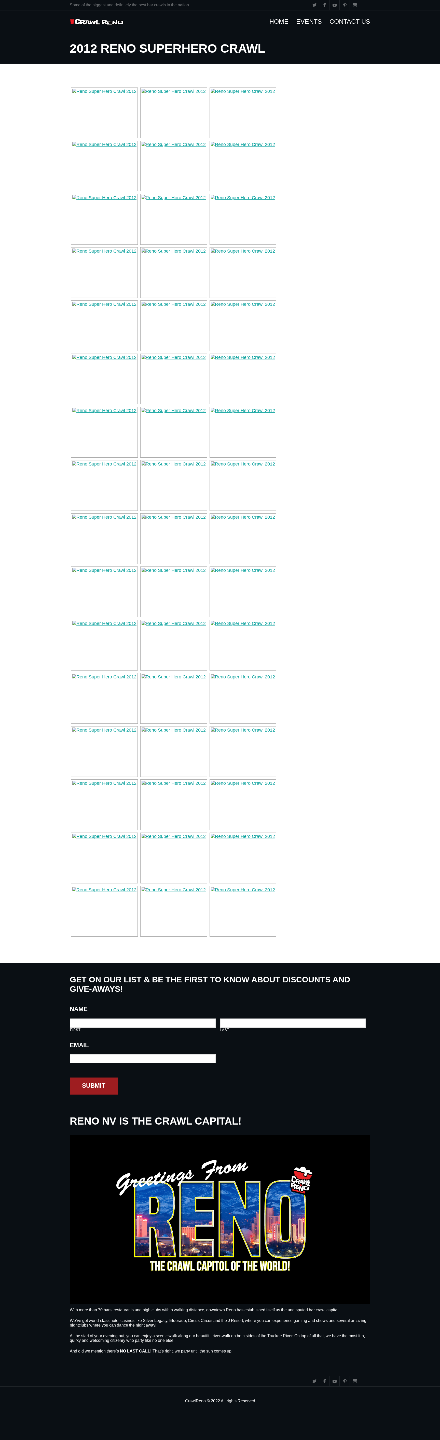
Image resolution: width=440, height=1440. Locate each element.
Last (224, 1030)
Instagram (355, 5)
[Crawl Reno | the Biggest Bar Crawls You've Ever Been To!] (96, 22)
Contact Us (352, 21)
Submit (93, 1085)
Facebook (324, 5)
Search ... (365, 5)
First (75, 1030)
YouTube (334, 5)
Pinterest (345, 5)
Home (281, 21)
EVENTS (311, 21)
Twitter (314, 5)
